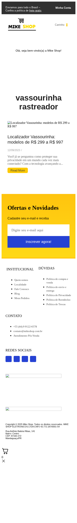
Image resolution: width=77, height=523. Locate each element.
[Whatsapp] (51, 40)
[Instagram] (16, 40)
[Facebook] (34, 40)
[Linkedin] (42, 40)
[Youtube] (25, 40)
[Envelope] (60, 40)
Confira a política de (23, 10)
